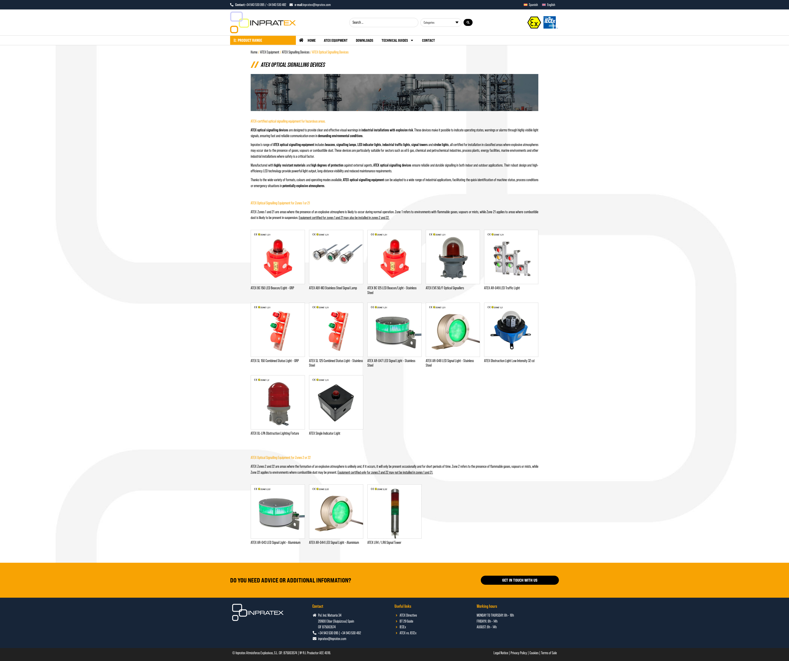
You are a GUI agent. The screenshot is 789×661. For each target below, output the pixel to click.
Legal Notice (501, 653)
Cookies (534, 653)
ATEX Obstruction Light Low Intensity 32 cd (509, 361)
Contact (428, 40)
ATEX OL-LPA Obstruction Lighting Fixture (275, 433)
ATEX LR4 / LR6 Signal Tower (384, 542)
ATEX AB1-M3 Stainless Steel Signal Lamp (333, 288)
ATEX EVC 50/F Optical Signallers (445, 288)
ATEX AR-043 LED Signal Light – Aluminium (275, 542)
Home (312, 40)
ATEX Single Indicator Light (324, 433)
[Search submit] (468, 22)
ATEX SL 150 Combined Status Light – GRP (275, 361)
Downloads (364, 40)
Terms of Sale (549, 653)
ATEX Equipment (336, 40)
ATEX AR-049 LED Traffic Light (502, 288)
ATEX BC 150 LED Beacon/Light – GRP (272, 288)
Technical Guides (395, 40)
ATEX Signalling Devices (295, 52)
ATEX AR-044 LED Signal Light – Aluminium (334, 542)
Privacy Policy (519, 653)
